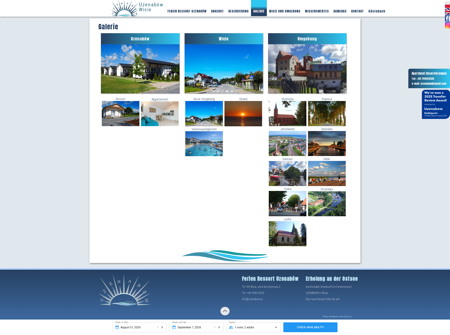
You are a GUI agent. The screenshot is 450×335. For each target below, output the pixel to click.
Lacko (287, 219)
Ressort (121, 99)
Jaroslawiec (287, 129)
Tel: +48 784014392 (423, 79)
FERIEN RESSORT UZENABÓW (187, 11)
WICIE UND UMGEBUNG (284, 11)
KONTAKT (357, 11)
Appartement (160, 99)
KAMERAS (340, 11)
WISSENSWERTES (317, 11)
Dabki (326, 159)
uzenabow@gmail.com (433, 84)
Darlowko (327, 129)
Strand (243, 99)
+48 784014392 (255, 293)
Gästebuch (376, 11)
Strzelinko (327, 189)
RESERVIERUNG (238, 11)
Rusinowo (288, 99)
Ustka (287, 189)
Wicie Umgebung (204, 99)
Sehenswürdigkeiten (204, 129)
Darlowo (287, 159)
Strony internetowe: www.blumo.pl (337, 316)
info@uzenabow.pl (252, 299)
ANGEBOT (217, 11)
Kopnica (327, 99)
